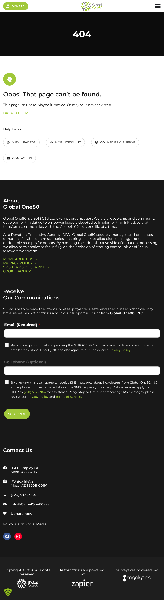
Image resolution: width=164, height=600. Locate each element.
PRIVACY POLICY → (20, 263)
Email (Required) (22, 324)
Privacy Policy (119, 350)
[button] (8, 592)
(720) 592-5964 (35, 392)
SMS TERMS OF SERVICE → (26, 267)
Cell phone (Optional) (25, 362)
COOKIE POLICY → (19, 271)
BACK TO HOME (17, 113)
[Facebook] (7, 536)
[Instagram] (18, 536)
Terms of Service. (69, 397)
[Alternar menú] (158, 6)
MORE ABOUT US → (20, 259)
